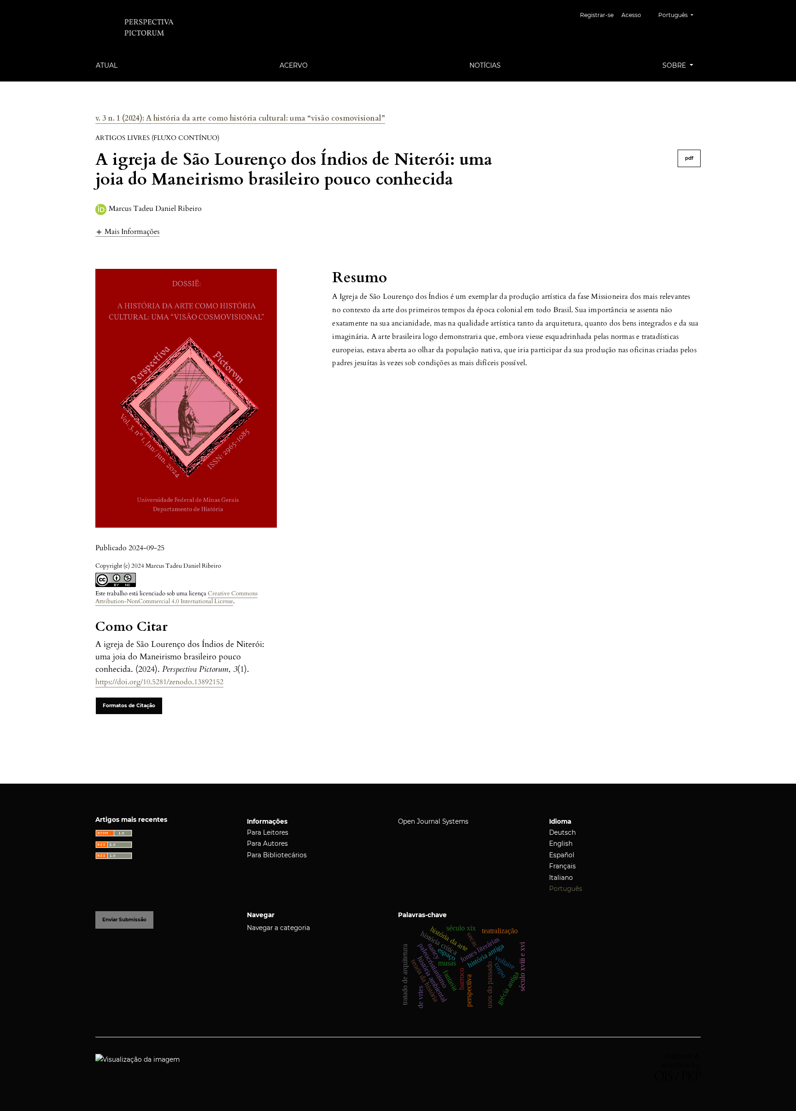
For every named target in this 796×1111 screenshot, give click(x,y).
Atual (106, 65)
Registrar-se (597, 15)
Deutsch (562, 832)
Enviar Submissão (124, 920)
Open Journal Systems (433, 821)
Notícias (485, 65)
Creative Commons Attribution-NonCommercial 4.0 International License (176, 597)
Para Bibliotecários (277, 855)
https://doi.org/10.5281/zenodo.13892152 (159, 682)
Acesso (631, 15)
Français (562, 866)
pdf (689, 158)
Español (561, 855)
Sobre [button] (675, 65)
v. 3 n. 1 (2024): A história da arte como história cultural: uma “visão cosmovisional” (240, 118)
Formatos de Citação (129, 706)
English (561, 843)
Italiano (561, 877)
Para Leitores (267, 832)
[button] (127, 231)
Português (565, 888)
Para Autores (267, 843)
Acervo (294, 65)
